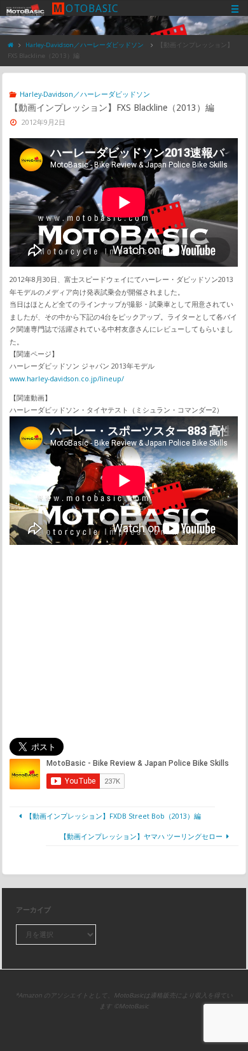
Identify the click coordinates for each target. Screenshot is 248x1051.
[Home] (11, 45)
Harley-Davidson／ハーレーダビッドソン (84, 45)
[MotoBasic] (25, 8)
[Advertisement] (124, 641)
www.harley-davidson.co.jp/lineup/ (67, 378)
